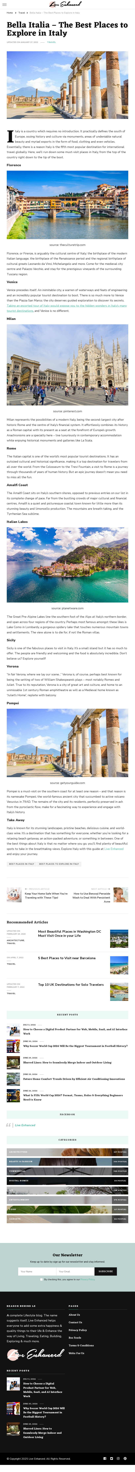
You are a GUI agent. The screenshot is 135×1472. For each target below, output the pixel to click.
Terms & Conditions (81, 1346)
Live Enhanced (114, 849)
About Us (74, 1315)
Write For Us (76, 1353)
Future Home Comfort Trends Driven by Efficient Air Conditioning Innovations (74, 1079)
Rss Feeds (75, 1338)
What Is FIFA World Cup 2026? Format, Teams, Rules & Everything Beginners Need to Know (73, 1098)
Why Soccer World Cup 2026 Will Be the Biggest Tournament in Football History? (75, 1046)
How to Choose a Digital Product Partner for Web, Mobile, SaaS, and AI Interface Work (75, 1032)
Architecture (15, 940)
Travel (51, 42)
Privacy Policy (87, 1279)
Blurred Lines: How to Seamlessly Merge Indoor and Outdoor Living (67, 1063)
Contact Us (75, 1323)
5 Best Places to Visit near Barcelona (66, 958)
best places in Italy (21, 864)
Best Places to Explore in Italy (59, 864)
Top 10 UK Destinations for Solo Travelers (71, 984)
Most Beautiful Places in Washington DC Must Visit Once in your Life (69, 933)
